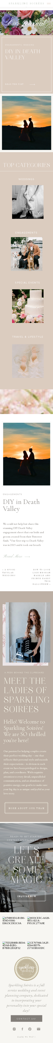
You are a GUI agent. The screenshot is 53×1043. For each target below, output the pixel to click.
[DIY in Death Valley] (26, 454)
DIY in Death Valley (21, 505)
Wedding (28, 45)
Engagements (13, 45)
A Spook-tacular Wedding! (9, 573)
